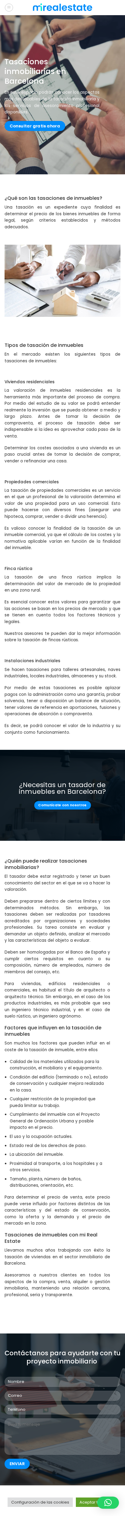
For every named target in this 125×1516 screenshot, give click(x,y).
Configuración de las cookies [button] (40, 1502)
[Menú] (9, 8)
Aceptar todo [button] (92, 1502)
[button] (108, 1503)
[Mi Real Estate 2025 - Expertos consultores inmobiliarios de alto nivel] (62, 7)
